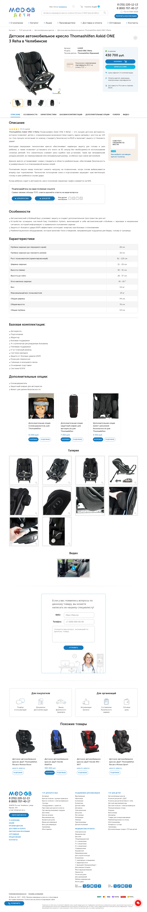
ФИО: (58, 615)
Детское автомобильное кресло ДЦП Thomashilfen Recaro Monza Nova (24, 762)
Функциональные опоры (116, 808)
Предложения (15, 837)
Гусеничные (79, 801)
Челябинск (62, 7)
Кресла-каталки (47, 815)
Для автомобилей (81, 824)
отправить (73, 647)
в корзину (118, 61)
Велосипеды (112, 813)
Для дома (78, 813)
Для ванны (78, 808)
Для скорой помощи (82, 855)
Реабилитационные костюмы (118, 820)
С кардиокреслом (81, 863)
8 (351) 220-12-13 (127, 4)
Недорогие (79, 872)
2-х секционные (81, 841)
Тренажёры (46, 827)
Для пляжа (45, 813)
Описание (15, 114)
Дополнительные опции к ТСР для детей (122, 829)
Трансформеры (80, 822)
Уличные (78, 820)
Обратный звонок (19, 815)
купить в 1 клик (120, 67)
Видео (126, 114)
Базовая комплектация (71, 114)
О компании (17, 23)
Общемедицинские (82, 839)
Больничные (79, 858)
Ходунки (111, 810)
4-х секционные (81, 846)
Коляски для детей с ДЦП (117, 798)
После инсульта (80, 874)
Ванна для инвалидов (49, 822)
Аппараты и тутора (115, 824)
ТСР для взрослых (50, 793)
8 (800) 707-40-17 (127, 8)
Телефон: (57, 622)
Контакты (133, 23)
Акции (49, 23)
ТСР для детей (25, 30)
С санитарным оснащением (85, 860)
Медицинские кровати (84, 829)
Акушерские (79, 851)
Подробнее (45, 439)
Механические (80, 834)
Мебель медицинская (82, 879)
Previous (10, 103)
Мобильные (79, 817)
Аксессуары (79, 882)
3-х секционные (81, 844)
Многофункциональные (83, 870)
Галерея (116, 114)
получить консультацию (126, 16)
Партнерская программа (19, 831)
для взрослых (23, 198)
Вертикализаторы (48, 817)
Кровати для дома (48, 820)
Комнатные (79, 803)
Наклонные (79, 798)
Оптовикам (115, 23)
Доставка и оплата (92, 23)
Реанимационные (81, 853)
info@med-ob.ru (19, 810)
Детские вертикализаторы (117, 803)
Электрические (80, 810)
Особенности (30, 114)
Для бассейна (80, 805)
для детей (46, 198)
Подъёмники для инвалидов (87, 793)
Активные (45, 796)
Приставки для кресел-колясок (53, 808)
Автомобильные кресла (44, 30)
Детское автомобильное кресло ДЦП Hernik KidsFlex (56, 762)
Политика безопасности (17, 894)
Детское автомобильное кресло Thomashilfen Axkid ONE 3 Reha (84, 30)
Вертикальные (80, 796)
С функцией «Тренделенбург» (85, 865)
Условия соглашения (35, 894)
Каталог (34, 23)
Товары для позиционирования (119, 817)
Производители (67, 23)
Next (59, 103)
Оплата (111, 78)
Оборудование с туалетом (51, 805)
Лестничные (79, 815)
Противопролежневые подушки (53, 810)
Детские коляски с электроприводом (121, 805)
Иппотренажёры (114, 822)
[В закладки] (135, 38)
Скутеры (45, 803)
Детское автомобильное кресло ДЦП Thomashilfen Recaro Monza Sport (121, 762)
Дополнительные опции (97, 114)
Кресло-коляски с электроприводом (55, 801)
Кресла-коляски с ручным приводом (55, 798)
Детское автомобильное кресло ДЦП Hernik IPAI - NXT (89, 762)
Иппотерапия (47, 829)
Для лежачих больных (82, 867)
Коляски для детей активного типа (120, 801)
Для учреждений (81, 877)
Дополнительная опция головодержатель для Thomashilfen (39, 426)
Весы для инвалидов (49, 824)
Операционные (80, 848)
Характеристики (48, 114)
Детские (78, 836)
